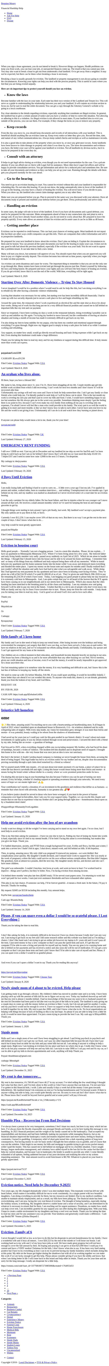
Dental (10, 1317)
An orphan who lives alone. (20, 374)
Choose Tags (46, 977)
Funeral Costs (13, 1325)
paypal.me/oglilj (8, 425)
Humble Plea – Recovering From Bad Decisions (35, 1120)
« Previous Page (14, 1275)
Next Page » (12, 1293)
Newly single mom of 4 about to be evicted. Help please (41, 988)
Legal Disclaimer (26, 1362)
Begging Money (8, 3)
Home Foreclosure (15, 1327)
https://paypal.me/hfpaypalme (14, 972)
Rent (9, 1335)
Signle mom (9, 1032)
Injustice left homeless (17, 710)
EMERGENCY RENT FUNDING (25, 445)
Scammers (11, 1337)
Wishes (10, 1353)
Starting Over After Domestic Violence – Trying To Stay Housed (47, 282)
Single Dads (12, 1340)
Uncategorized (13, 1350)
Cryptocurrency (14, 1314)
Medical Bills (13, 1330)
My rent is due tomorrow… (21, 1076)
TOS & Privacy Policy (47, 1362)
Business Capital (14, 1309)
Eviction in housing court (19, 545)
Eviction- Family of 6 (16, 1232)
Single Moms (13, 1342)
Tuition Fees (12, 1347)
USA (42, 363)
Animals (10, 1304)
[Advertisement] (54, 44)
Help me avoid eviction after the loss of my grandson (39, 822)
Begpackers (12, 1307)
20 (8, 1291)
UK (42, 434)
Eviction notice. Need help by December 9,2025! (36, 1185)
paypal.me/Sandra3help (22, 895)
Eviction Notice (20, 363)
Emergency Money (15, 1319)
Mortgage (11, 1332)
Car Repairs (12, 1312)
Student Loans (13, 1345)
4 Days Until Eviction (16, 477)
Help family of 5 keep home (21, 636)
